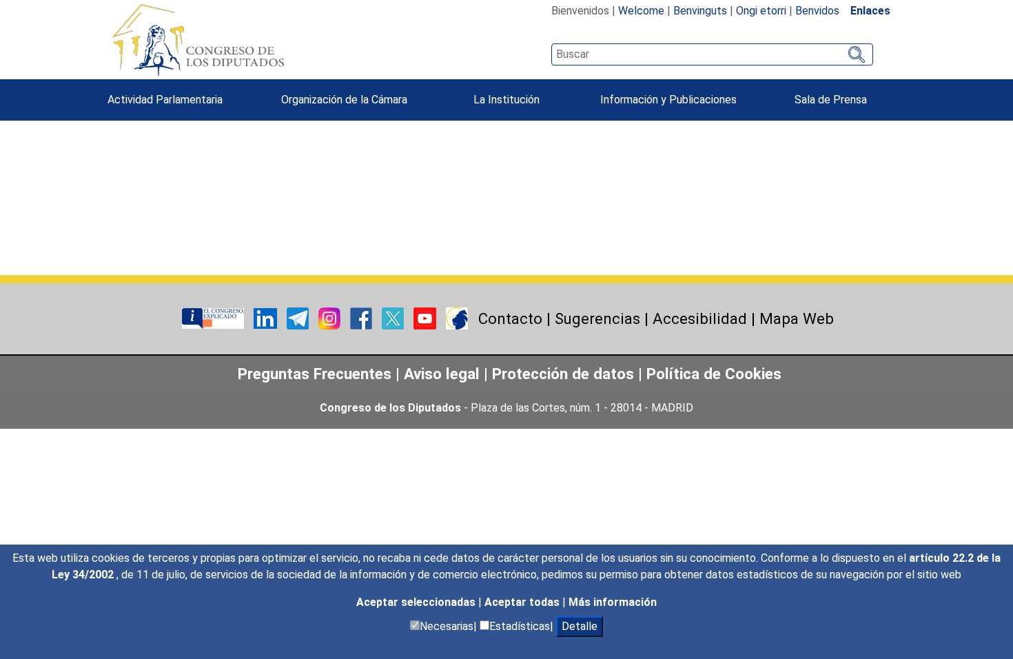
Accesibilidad (700, 318)
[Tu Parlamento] (214, 317)
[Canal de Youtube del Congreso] (426, 317)
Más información (613, 602)
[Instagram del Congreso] (331, 317)
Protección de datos (563, 374)
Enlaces (870, 10)
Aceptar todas (523, 602)
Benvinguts (700, 10)
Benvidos (817, 10)
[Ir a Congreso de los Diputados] (198, 40)
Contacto (510, 318)
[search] (712, 54)
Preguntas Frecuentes (314, 374)
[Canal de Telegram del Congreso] (299, 317)
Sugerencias (597, 318)
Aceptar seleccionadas (417, 602)
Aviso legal (444, 374)
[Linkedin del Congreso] (266, 317)
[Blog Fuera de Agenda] (456, 317)
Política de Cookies (713, 374)
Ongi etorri (761, 10)
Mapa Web (796, 318)
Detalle (579, 626)
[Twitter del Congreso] (394, 317)
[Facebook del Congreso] (362, 317)
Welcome (641, 10)
